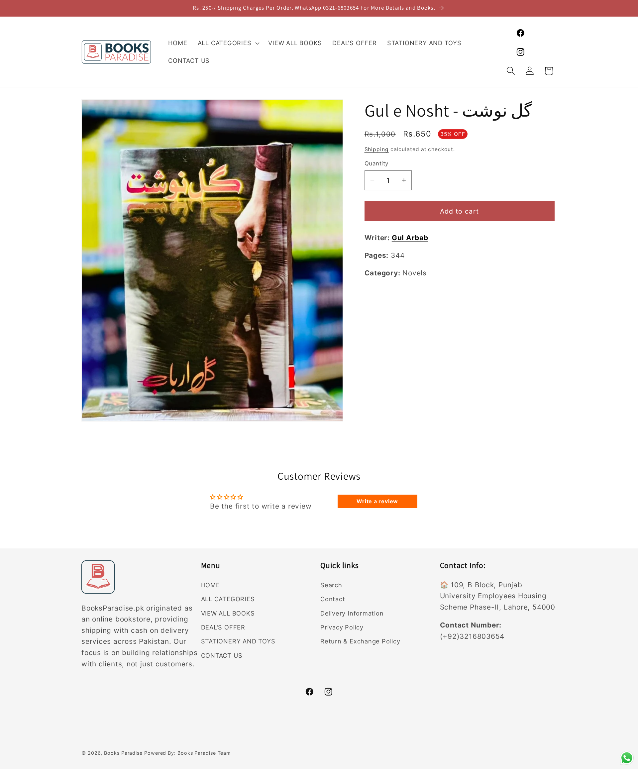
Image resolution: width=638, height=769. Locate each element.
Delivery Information (352, 613)
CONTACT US (222, 655)
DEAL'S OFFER (223, 627)
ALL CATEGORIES (228, 599)
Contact (332, 599)
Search (331, 584)
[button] (227, 43)
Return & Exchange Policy (360, 641)
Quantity (376, 163)
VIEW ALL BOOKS (228, 613)
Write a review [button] (377, 501)
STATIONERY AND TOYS (238, 641)
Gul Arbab (410, 237)
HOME (210, 584)
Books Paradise (123, 753)
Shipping (377, 149)
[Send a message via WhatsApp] (627, 758)
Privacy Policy (342, 627)
